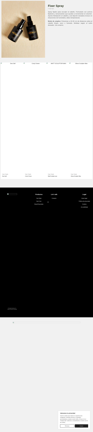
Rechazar (67, 426)
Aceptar (81, 426)
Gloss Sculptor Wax (76, 176)
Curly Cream (28, 176)
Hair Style (51, 8)
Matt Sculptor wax (52, 176)
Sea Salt (4, 176)
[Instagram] (48, 202)
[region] (74, 420)
